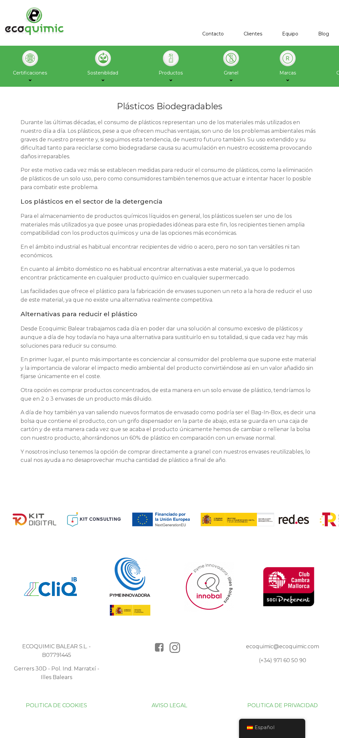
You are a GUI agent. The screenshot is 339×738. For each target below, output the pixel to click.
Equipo (290, 34)
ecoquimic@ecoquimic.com (282, 646)
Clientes (253, 34)
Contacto (213, 34)
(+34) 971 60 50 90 (282, 660)
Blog (323, 34)
